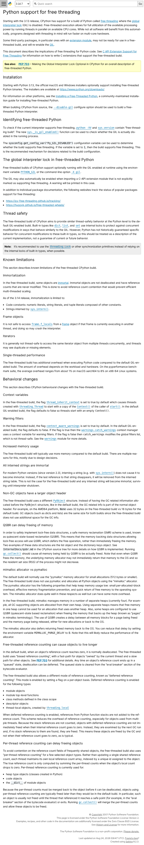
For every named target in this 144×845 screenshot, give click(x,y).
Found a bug (131, 838)
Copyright (97, 814)
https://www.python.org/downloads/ (82, 89)
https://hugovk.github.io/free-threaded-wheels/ (35, 205)
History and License (106, 824)
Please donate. (131, 831)
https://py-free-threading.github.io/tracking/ (33, 200)
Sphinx (129, 841)
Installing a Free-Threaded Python (76, 96)
